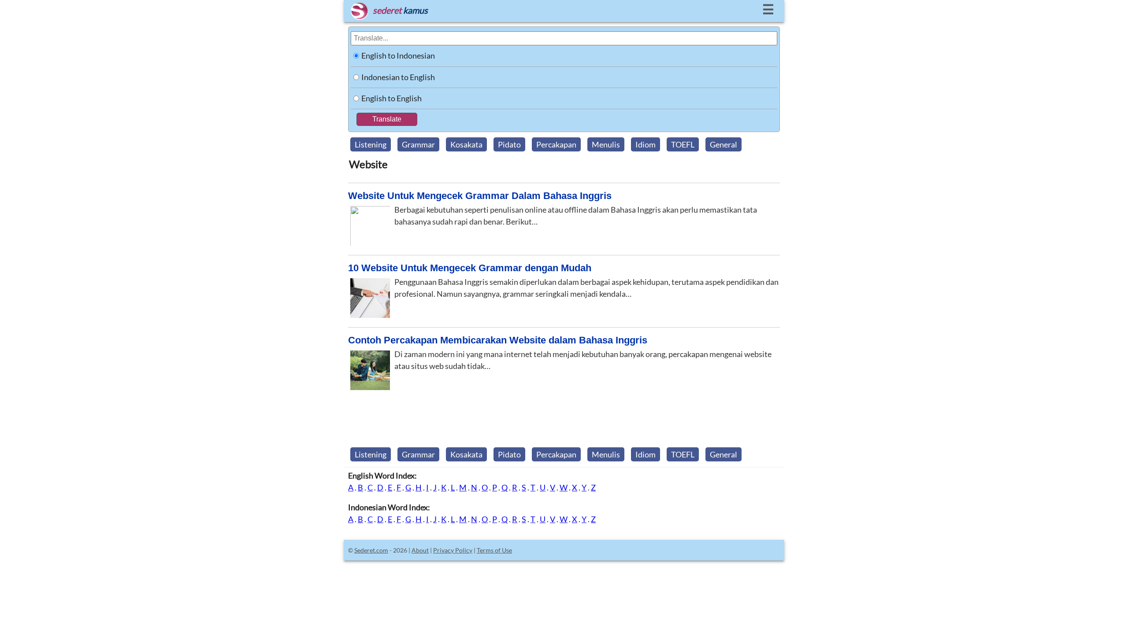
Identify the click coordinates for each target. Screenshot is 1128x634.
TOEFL (682, 144)
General (723, 144)
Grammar (418, 144)
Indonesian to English (398, 77)
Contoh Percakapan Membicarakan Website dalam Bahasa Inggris (497, 340)
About (420, 550)
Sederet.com (371, 550)
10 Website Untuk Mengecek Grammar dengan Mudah (469, 267)
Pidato (509, 144)
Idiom (645, 144)
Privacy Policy (452, 550)
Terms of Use (494, 550)
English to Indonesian (398, 55)
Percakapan (556, 144)
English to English (391, 98)
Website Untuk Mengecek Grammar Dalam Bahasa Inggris (480, 195)
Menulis (606, 144)
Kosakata (466, 144)
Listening (370, 144)
